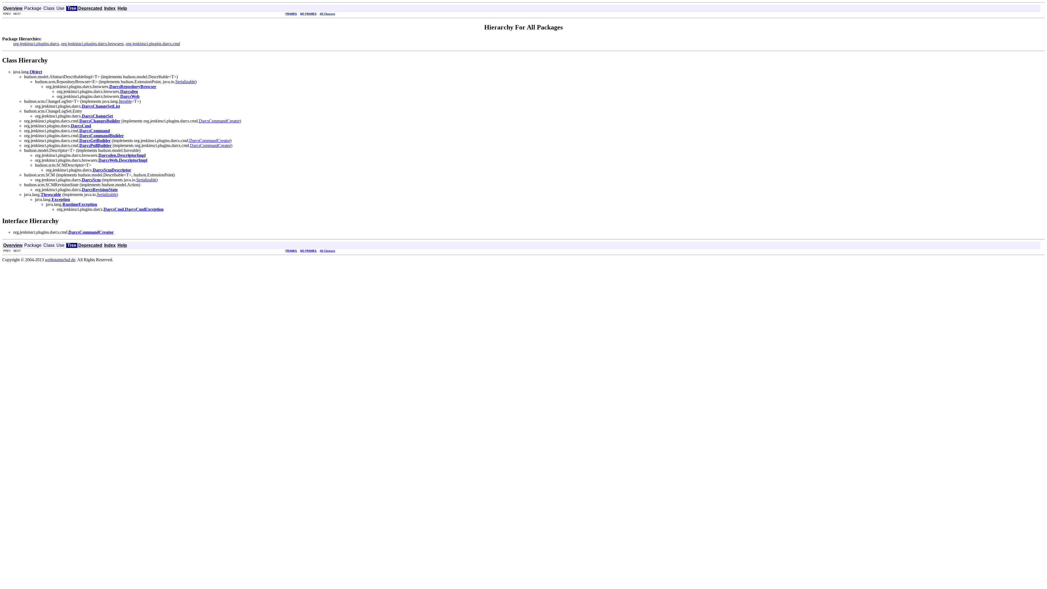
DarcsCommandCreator (219, 121)
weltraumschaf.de (60, 259)
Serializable (185, 81)
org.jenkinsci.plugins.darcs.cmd (153, 43)
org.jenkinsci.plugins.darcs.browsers (92, 43)
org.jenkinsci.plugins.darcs (36, 43)
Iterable (125, 101)
